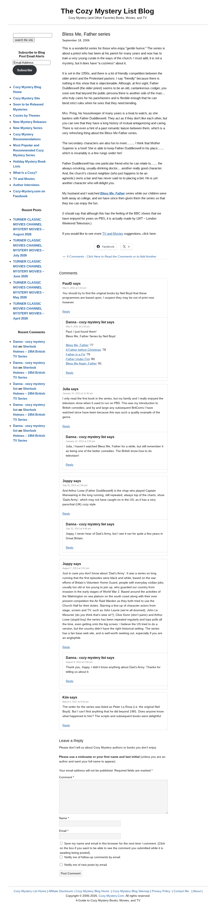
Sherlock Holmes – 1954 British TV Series (29, 351)
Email (63, 830)
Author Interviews (26, 185)
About (197, 891)
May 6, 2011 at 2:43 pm (74, 288)
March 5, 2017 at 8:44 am (75, 701)
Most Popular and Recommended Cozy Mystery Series (28, 150)
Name (64, 818)
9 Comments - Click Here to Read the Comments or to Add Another (111, 256)
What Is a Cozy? (25, 172)
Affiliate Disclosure (61, 891)
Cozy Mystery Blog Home (92, 891)
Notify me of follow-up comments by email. (92, 857)
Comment (66, 777)
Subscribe (24, 70)
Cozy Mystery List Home (30, 891)
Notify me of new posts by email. (86, 864)
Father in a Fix (75, 354)
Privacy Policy (161, 891)
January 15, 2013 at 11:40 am (77, 393)
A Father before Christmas (83, 349)
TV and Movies (112, 233)
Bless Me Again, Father (81, 363)
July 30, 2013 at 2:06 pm (75, 485)
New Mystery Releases (29, 122)
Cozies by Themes (26, 115)
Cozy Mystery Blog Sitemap (131, 891)
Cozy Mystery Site (26, 98)
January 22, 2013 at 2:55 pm (80, 441)
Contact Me (181, 891)
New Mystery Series (27, 128)
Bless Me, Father (77, 345)
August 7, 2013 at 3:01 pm (75, 568)
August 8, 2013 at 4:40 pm (79, 662)
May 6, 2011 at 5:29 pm (78, 326)
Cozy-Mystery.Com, (112, 895)
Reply (66, 311)
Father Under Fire (78, 359)
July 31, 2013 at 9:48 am (78, 528)
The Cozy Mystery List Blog (107, 11)
